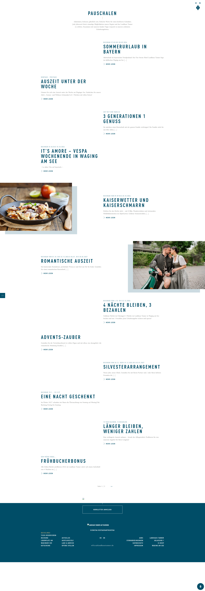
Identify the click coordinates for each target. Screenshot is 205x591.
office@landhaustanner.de (102, 545)
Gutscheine (45, 545)
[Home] (102, 499)
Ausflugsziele (68, 540)
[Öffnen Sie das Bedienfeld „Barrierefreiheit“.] (200, 586)
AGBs (141, 538)
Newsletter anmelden (102, 509)
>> (111, 486)
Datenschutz (138, 543)
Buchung (44, 538)
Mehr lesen (110, 64)
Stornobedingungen (135, 540)
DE (196, 3)
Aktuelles (66, 538)
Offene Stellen (68, 545)
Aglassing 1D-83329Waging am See (158, 543)
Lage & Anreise (68, 543)
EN (200, 3)
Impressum (138, 545)
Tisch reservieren (48, 535)
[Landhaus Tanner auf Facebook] (98, 525)
